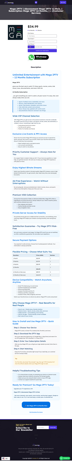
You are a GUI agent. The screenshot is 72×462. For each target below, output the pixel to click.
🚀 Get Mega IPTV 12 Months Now (36, 406)
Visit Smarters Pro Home (36, 412)
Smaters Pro (35, 458)
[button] (36, 2)
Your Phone (31, 44)
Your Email (31, 38)
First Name (31, 33)
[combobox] (31, 47)
